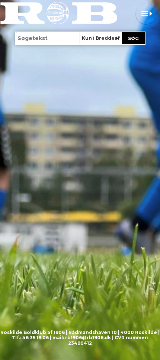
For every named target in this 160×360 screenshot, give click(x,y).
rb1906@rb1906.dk (88, 337)
